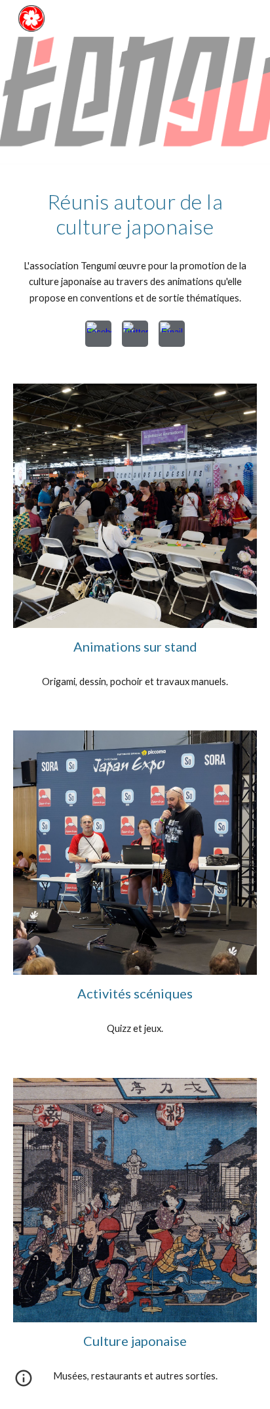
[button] (23, 1382)
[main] (135, 214)
